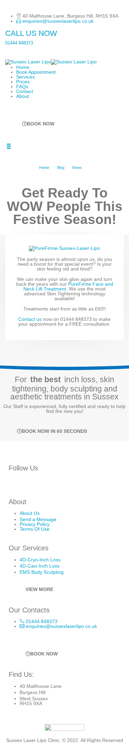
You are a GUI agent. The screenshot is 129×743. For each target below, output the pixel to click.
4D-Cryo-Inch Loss (40, 559)
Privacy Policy (35, 524)
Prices (23, 81)
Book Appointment (36, 72)
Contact (24, 91)
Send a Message (38, 519)
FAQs (22, 86)
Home (22, 67)
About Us (30, 513)
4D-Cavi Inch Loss (40, 566)
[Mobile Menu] (9, 146)
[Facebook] (29, 483)
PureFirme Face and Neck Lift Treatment (68, 286)
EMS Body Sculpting (42, 572)
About (22, 96)
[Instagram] (15, 483)
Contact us (30, 319)
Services (25, 77)
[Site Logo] (51, 61)
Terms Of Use (35, 529)
